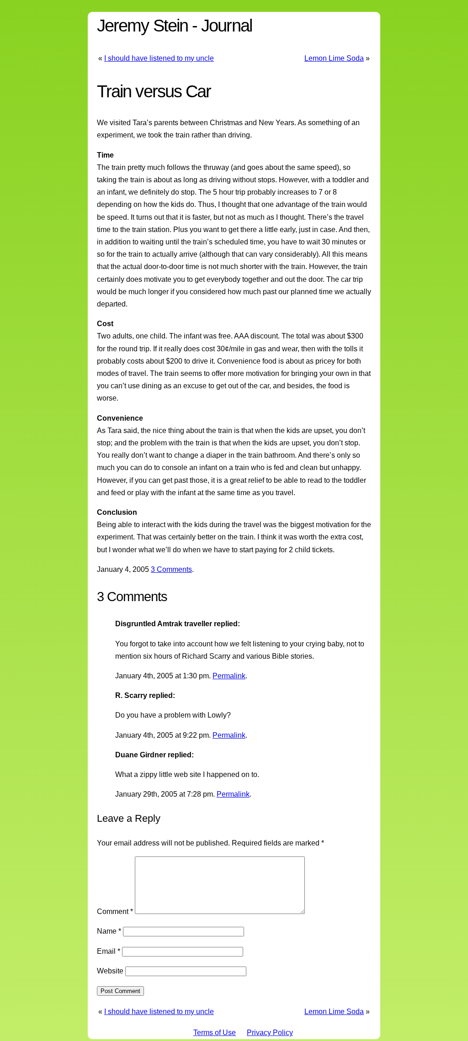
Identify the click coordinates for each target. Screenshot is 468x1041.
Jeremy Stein (142, 25)
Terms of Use (214, 1032)
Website (110, 971)
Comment (115, 911)
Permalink (229, 676)
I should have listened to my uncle (159, 58)
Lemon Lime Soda (334, 58)
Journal (226, 25)
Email (108, 951)
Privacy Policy (270, 1032)
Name (109, 931)
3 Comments (171, 569)
